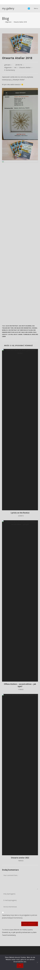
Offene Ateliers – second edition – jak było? (20, 685)
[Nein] (37, 962)
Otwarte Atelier (25, 67)
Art (15, 67)
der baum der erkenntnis (22, 328)
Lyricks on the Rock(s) (20, 513)
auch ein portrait (12, 326)
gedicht (4, 334)
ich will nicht (13, 334)
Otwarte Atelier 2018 (20, 22)
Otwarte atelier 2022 (20, 858)
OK (20, 965)
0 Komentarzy (9, 70)
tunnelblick (27, 334)
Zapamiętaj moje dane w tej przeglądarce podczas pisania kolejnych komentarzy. (19, 916)
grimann (7, 65)
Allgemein (8, 67)
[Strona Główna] (2, 22)
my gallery (8, 8)
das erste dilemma (25, 326)
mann (20, 334)
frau (34, 332)
